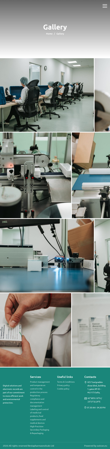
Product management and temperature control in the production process (40, 386)
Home (49, 33)
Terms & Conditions (66, 381)
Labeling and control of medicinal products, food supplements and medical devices (39, 416)
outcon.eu (102, 445)
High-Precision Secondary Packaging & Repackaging (39, 429)
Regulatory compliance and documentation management (37, 400)
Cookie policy (63, 388)
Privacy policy (63, 385)
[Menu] (105, 6)
